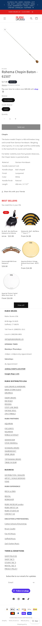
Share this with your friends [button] (14, 191)
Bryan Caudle (10, 529)
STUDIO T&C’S (10, 562)
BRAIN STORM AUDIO (13, 390)
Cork (7, 109)
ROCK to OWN (10, 491)
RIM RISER (8, 401)
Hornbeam (9, 100)
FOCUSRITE (9, 428)
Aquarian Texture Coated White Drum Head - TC (10, 294)
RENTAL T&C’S (10, 565)
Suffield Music (10, 538)
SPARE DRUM (10, 454)
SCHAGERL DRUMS (12, 448)
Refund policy (25, 620)
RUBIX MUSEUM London (14, 504)
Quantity (5, 114)
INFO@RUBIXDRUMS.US (14, 339)
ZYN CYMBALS (10, 414)
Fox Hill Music (10, 533)
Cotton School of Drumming (16, 524)
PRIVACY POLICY (11, 569)
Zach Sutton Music (12, 543)
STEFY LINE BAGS (11, 407)
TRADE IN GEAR (11, 462)
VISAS (7, 481)
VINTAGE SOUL (10, 410)
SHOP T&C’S (9, 559)
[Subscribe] (33, 582)
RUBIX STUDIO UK (12, 511)
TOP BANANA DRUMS (13, 459)
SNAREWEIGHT (10, 451)
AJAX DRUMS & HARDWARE (15, 386)
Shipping (4, 85)
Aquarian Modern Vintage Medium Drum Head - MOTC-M (30, 263)
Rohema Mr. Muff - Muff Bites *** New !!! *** (30, 232)
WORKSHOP (9, 499)
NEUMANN (9, 432)
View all (21, 305)
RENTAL (8, 496)
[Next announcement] (37, 4)
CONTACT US (10, 514)
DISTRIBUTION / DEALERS (15, 475)
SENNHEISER (10, 440)
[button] (4, 18)
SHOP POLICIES (11, 556)
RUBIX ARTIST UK (11, 507)
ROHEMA (8, 404)
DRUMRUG (9, 393)
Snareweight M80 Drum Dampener (9, 262)
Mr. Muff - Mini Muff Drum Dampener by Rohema (10, 232)
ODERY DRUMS (10, 398)
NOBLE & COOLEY (11, 435)
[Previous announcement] (4, 4)
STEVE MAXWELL (11, 443)
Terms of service (14, 620)
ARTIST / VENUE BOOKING (15, 478)
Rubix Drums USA (19, 617)
